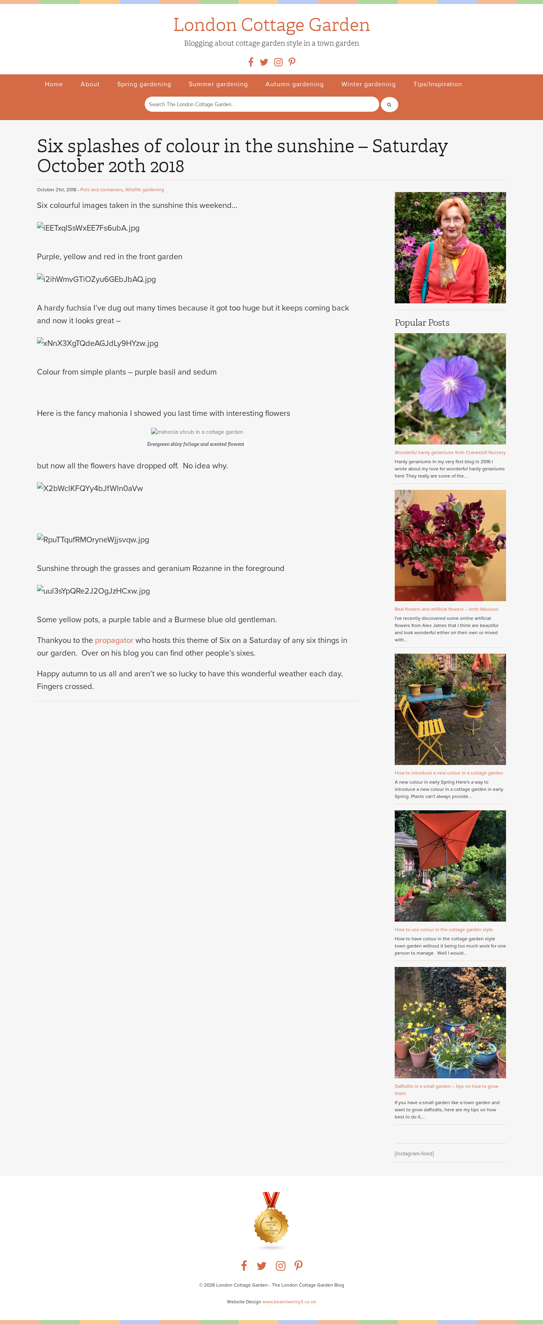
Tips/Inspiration (437, 84)
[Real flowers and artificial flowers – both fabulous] (450, 599)
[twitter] (261, 1268)
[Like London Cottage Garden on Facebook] (251, 64)
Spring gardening (144, 84)
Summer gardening (218, 84)
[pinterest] (299, 1268)
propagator (114, 640)
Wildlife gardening (144, 189)
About (90, 84)
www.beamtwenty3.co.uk (289, 1302)
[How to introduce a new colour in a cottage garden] (450, 763)
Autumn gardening (295, 84)
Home (54, 84)
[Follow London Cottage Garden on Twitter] (264, 64)
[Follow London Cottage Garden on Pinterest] (292, 64)
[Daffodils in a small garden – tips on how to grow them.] (450, 1076)
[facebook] (244, 1268)
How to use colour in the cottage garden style (444, 929)
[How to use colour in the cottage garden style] (450, 919)
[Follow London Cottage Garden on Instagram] (278, 64)
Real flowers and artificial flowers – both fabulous (446, 609)
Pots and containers (101, 189)
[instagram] (280, 1268)
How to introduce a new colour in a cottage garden (449, 773)
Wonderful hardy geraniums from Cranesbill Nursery (450, 452)
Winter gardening (368, 84)
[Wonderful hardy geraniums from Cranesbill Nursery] (450, 442)
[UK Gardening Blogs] (271, 1250)
